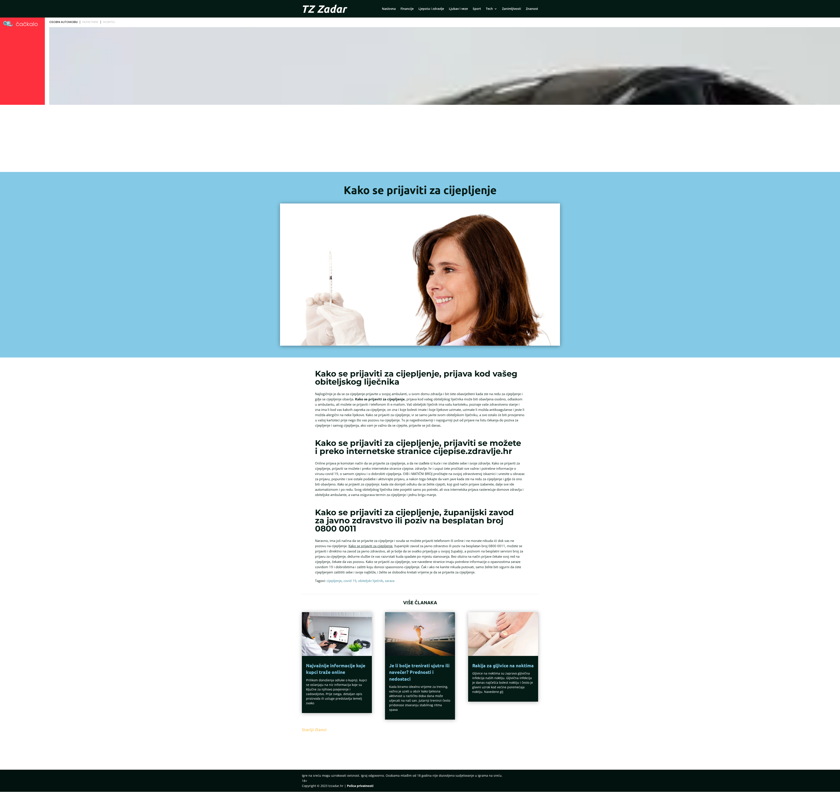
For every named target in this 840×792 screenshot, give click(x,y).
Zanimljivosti (511, 9)
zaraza (389, 580)
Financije (407, 9)
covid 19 (349, 580)
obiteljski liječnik (370, 580)
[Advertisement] (420, 139)
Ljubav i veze (458, 9)
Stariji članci (314, 729)
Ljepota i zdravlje (431, 9)
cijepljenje (334, 580)
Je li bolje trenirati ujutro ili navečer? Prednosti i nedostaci (419, 672)
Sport (477, 9)
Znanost (532, 9)
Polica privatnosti (360, 786)
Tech (489, 9)
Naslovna (389, 9)
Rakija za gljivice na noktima (503, 665)
